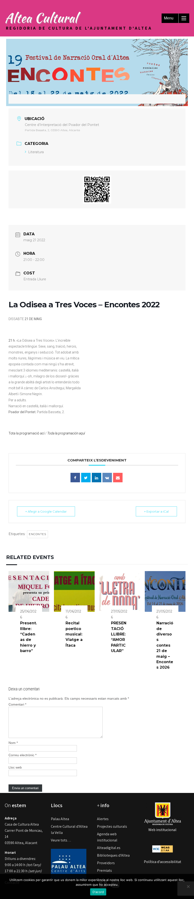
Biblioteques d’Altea (113, 855)
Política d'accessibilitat (162, 861)
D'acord (98, 892)
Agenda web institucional (107, 837)
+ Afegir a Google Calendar (46, 511)
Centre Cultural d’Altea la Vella (69, 829)
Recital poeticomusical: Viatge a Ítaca (74, 634)
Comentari (17, 704)
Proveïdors (106, 862)
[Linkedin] (96, 477)
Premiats (104, 870)
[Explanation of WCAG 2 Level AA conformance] (162, 848)
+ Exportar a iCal (156, 511)
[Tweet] (86, 477)
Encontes (37, 534)
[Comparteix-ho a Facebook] (75, 477)
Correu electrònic (22, 755)
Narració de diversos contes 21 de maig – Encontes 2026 (164, 645)
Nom (13, 743)
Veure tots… (61, 840)
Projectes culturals (112, 826)
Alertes (103, 818)
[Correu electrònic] (118, 477)
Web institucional (162, 829)
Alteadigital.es (108, 847)
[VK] (107, 477)
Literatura (36, 152)
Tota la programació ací (26, 433)
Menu (168, 18)
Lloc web (15, 767)
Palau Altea (60, 818)
